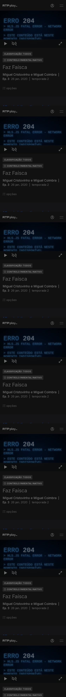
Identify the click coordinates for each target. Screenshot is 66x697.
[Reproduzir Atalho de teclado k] (5, 693)
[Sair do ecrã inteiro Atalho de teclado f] (60, 693)
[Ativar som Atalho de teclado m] (14, 693)
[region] (33, 348)
